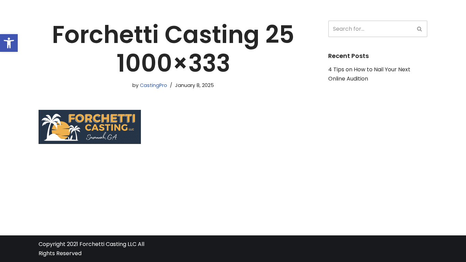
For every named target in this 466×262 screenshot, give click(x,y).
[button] (9, 43)
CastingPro (153, 85)
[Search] (419, 28)
